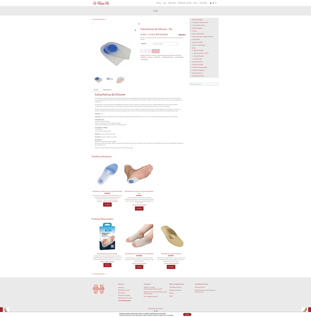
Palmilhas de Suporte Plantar (171, 254)
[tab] (96, 90)
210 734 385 (152, 287)
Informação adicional (107, 89)
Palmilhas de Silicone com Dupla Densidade (107, 191)
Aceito (187, 314)
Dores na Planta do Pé (198, 33)
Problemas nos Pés (125, 290)
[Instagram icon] (157, 311)
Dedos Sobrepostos (197, 28)
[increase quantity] (149, 51)
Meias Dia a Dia (198, 59)
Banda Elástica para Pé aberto (107, 254)
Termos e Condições (125, 295)
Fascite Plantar (171, 55)
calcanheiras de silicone (167, 57)
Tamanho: (144, 43)
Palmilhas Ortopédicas (198, 70)
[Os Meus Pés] (101, 3)
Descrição (96, 89)
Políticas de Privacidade (125, 298)
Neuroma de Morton (197, 64)
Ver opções (107, 204)
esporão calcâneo (179, 57)
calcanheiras (157, 57)
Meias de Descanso (197, 61)
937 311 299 (153, 292)
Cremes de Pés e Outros (198, 25)
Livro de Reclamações (125, 300)
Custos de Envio (200, 287)
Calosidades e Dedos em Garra (200, 22)
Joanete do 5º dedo (197, 42)
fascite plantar (144, 59)
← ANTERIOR (95, 19)
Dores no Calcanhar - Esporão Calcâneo (156, 55)
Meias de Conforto (199, 50)
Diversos (194, 31)
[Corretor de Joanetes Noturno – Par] (306, 310)
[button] (135, 30)
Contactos (122, 293)
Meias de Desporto (199, 56)
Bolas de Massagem (197, 19)
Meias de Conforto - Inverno (201, 53)
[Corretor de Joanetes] (4, 310)
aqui (116, 147)
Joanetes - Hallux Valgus (198, 45)
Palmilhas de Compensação (199, 67)
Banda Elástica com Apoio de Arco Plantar (139, 254)
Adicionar (155, 51)
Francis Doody (159, 308)
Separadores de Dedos (198, 76)
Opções (171, 315)
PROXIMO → (102, 19)
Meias (193, 48)
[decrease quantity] (142, 51)
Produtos (122, 287)
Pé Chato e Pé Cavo (197, 73)
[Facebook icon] (154, 311)
